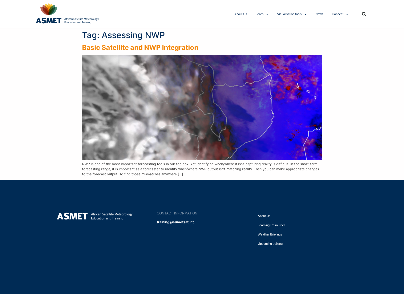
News (319, 14)
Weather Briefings (270, 234)
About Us (240, 14)
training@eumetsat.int (175, 222)
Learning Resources (272, 225)
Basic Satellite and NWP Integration (140, 47)
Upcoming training (270, 243)
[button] (364, 14)
